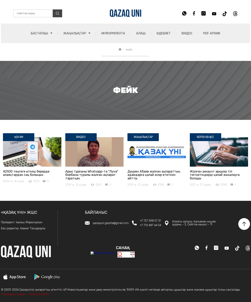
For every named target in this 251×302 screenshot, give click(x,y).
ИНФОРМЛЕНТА (113, 33)
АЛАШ (141, 33)
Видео (187, 33)
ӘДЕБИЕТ (163, 33)
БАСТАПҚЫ (40, 33)
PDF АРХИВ (211, 33)
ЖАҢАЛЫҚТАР (75, 33)
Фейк (129, 49)
